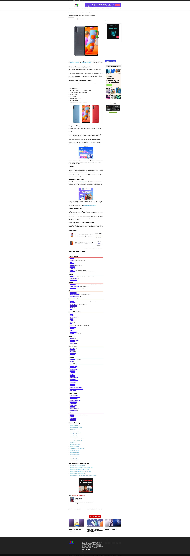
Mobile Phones (73, 12)
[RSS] (114, 543)
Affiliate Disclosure (104, 555)
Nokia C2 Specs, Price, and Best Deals (75, 509)
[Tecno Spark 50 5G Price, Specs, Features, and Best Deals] (77, 523)
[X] (111, 19)
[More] (120, 19)
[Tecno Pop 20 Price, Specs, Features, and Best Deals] (113, 523)
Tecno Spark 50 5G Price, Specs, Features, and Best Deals (76, 529)
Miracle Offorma (78, 498)
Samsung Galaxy (82, 495)
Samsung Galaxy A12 (74, 458)
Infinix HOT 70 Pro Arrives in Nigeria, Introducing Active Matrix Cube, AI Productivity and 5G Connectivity (95, 530)
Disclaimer (109, 555)
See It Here (98, 243)
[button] (120, 9)
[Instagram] (77, 503)
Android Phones (75, 495)
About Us (116, 555)
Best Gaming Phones (74, 450)
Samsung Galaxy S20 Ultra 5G (76, 440)
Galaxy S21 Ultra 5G (74, 436)
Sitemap (113, 555)
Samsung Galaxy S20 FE (75, 454)
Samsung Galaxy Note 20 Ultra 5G (77, 438)
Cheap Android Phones (75, 456)
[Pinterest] (113, 19)
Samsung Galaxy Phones (75, 444)
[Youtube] (120, 543)
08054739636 (88, 549)
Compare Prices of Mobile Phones (77, 448)
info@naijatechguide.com (90, 551)
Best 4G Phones (73, 442)
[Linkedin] (118, 19)
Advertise (94, 555)
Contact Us (119, 555)
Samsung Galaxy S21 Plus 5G (76, 427)
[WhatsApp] (116, 19)
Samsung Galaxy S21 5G (75, 425)
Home (69, 12)
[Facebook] (109, 19)
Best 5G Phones (73, 429)
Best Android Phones (74, 431)
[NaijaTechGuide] (76, 5)
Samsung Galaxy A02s (74, 459)
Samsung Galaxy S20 (74, 452)
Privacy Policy (99, 555)
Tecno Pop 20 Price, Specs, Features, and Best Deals (111, 529)
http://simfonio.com (78, 499)
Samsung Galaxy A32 (74, 446)
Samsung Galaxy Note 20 (75, 433)
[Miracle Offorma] (72, 500)
